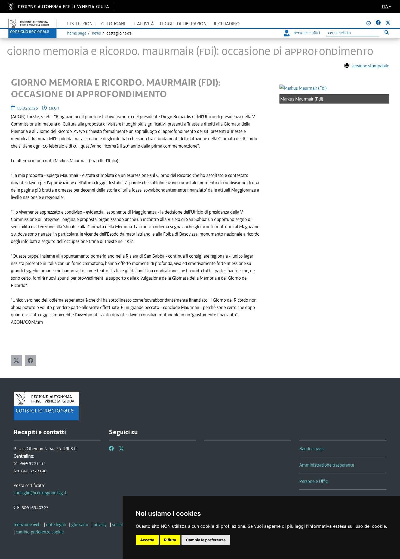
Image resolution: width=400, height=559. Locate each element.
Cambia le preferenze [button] (206, 540)
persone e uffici (307, 33)
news (96, 33)
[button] (16, 360)
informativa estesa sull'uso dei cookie (347, 526)
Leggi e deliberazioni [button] (184, 24)
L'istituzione (81, 24)
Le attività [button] (142, 24)
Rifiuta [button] (170, 540)
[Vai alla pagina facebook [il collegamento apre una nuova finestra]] (378, 23)
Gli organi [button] (113, 24)
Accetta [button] (147, 540)
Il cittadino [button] (227, 24)
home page (77, 33)
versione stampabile (369, 66)
